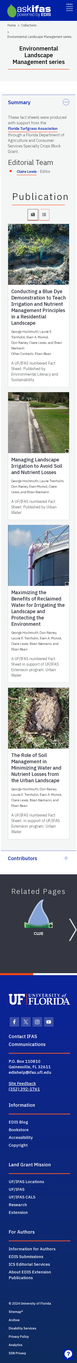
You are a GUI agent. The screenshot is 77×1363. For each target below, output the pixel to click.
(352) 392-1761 (24, 1089)
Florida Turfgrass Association (33, 128)
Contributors (22, 858)
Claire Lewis (27, 171)
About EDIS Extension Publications (30, 1274)
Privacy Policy (19, 1337)
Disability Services (22, 1328)
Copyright (18, 1145)
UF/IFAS (16, 1189)
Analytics (16, 1345)
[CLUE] (38, 913)
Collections (29, 25)
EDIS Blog (18, 1122)
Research (18, 1204)
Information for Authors (32, 1249)
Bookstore (19, 1129)
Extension (18, 1212)
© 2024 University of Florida (30, 1303)
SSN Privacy (17, 1353)
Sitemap (15, 1312)
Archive (14, 1320)
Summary (19, 102)
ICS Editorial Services (29, 1264)
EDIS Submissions (26, 1256)
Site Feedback (22, 1083)
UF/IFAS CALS (22, 1197)
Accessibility (21, 1137)
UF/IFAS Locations (26, 1181)
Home (11, 25)
